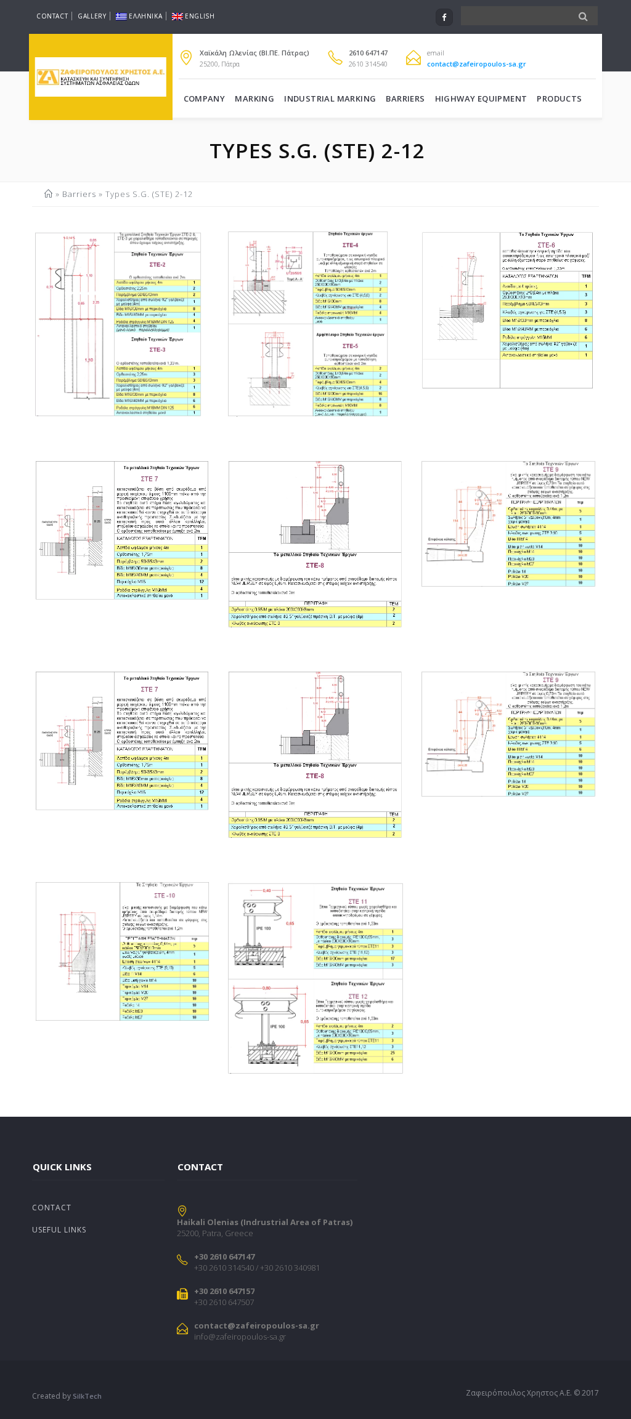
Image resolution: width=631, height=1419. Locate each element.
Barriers (405, 98)
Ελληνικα (145, 16)
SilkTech (87, 1396)
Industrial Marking (330, 98)
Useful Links (59, 1229)
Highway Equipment (481, 98)
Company (205, 98)
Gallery (92, 16)
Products (559, 98)
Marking (254, 98)
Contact (52, 16)
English (199, 16)
